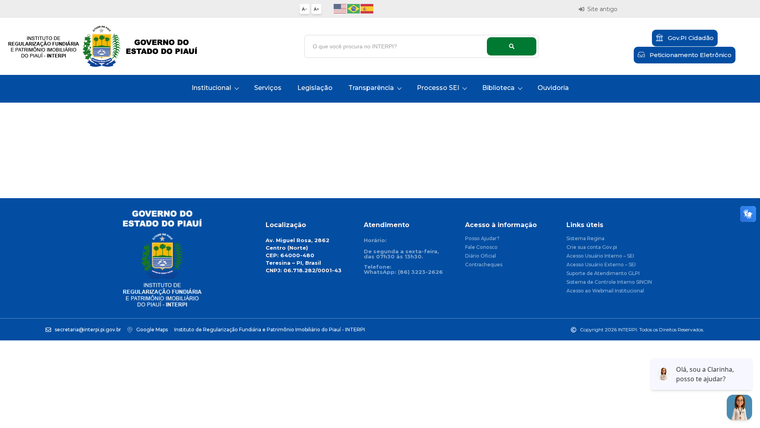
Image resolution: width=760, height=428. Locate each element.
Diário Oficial (480, 256)
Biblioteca (498, 88)
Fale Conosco (481, 247)
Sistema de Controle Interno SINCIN (609, 282)
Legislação (314, 88)
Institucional (211, 88)
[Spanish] (367, 8)
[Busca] (511, 46)
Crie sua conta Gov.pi (591, 247)
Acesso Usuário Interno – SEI (600, 256)
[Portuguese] (354, 8)
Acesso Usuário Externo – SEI (601, 265)
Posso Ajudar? (482, 238)
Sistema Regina (585, 238)
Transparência (371, 88)
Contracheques (483, 265)
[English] (340, 8)
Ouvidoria (553, 88)
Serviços (267, 88)
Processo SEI (438, 88)
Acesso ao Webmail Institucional (605, 291)
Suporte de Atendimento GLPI (603, 273)
